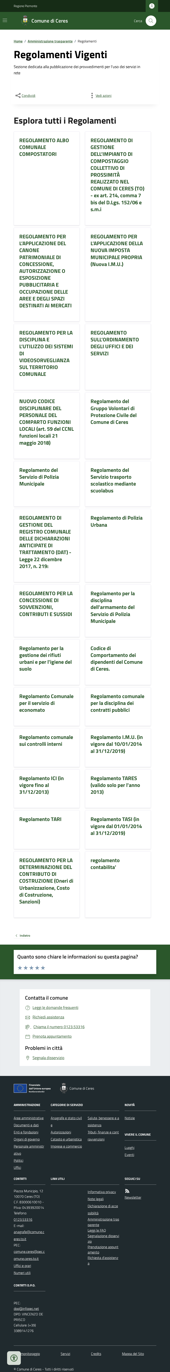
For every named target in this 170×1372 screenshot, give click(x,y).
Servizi (65, 1353)
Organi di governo (27, 1139)
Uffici (17, 1167)
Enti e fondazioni (26, 1132)
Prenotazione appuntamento (103, 1249)
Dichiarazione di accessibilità (103, 1209)
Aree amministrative (29, 1118)
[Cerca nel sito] (149, 20)
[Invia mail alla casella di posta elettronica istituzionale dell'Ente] (29, 1235)
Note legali (96, 1199)
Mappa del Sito (133, 1353)
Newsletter (133, 1197)
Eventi (129, 1154)
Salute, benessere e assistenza (103, 1121)
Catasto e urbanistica (66, 1139)
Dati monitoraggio (27, 1353)
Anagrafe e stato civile (66, 1121)
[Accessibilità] (13, 1358)
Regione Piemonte (25, 6)
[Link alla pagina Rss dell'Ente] (127, 1191)
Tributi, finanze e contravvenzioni (103, 1135)
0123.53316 (23, 1219)
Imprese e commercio (66, 1146)
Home (18, 41)
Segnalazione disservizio (103, 1238)
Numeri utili (22, 1272)
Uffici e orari (22, 1265)
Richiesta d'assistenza (103, 1260)
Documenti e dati (26, 1125)
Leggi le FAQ (97, 1230)
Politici (18, 1160)
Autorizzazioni (61, 1132)
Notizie (130, 1118)
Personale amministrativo (29, 1150)
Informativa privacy (102, 1191)
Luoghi (129, 1147)
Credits (96, 1353)
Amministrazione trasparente (50, 41)
